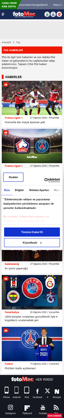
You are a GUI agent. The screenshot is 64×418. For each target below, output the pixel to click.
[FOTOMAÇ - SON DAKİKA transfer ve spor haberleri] (24, 14)
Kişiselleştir (30, 242)
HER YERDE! (44, 379)
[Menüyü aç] (3, 14)
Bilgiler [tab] (19, 190)
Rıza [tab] (7, 190)
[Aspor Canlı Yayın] (47, 14)
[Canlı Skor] (53, 14)
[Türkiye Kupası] (59, 14)
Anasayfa (6, 42)
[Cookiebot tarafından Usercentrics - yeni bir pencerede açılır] (45, 180)
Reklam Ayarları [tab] (39, 190)
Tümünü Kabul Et (32, 232)
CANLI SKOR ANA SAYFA (9, 4)
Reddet (13, 177)
